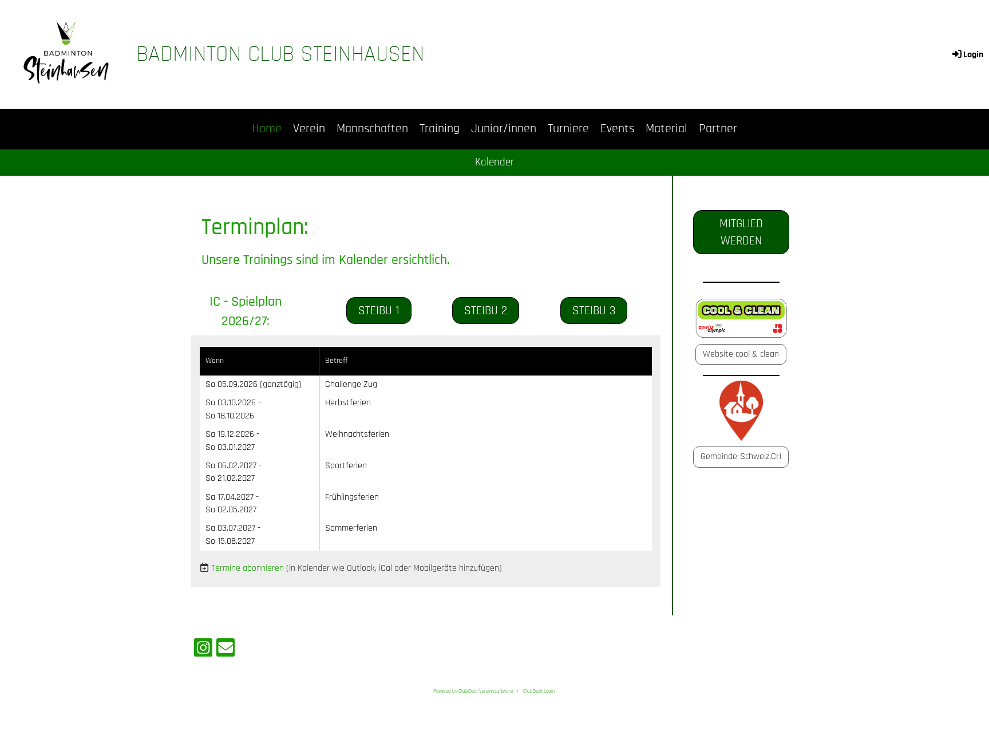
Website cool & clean (741, 354)
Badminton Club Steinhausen (280, 54)
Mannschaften (372, 129)
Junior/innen (503, 129)
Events (617, 129)
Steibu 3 (593, 310)
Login (973, 55)
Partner (718, 129)
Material (666, 129)
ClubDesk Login (539, 690)
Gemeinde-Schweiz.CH (741, 457)
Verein (309, 129)
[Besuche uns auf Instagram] (203, 651)
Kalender (494, 162)
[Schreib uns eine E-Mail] (225, 651)
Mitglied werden (741, 232)
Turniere (568, 129)
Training (440, 129)
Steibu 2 (485, 310)
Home (267, 129)
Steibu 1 (378, 310)
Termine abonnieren (247, 568)
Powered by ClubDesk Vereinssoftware (473, 690)
